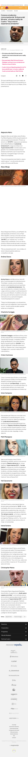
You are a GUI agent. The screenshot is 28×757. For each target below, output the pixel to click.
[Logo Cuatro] (14, 661)
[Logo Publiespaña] (14, 713)
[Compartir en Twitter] (20, 76)
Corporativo (4, 628)
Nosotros (4, 624)
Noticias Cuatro (5, 639)
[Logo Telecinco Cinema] (14, 699)
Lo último (3, 10)
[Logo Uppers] (14, 694)
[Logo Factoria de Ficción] (14, 675)
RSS (14, 735)
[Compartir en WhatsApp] (16, 76)
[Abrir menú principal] (26, 7)
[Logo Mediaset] (14, 645)
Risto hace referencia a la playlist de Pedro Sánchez (12, 5)
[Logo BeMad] (14, 689)
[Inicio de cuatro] (2, 7)
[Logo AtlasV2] (14, 708)
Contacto (14, 737)
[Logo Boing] (14, 680)
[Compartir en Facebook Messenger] (23, 76)
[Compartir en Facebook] (26, 76)
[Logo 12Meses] (14, 704)
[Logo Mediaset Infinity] (14, 651)
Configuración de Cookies (14, 730)
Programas (4, 631)
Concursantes (10, 10)
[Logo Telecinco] (14, 656)
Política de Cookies (14, 732)
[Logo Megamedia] (15, 745)
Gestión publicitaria (14, 733)
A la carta (16, 10)
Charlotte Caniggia (18, 616)
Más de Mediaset (6, 635)
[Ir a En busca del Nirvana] (7, 7)
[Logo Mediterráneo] (14, 718)
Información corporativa (14, 726)
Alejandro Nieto (9, 616)
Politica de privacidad (14, 728)
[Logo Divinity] (14, 666)
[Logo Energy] (14, 685)
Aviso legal (14, 724)
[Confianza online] (14, 752)
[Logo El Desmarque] (14, 670)
